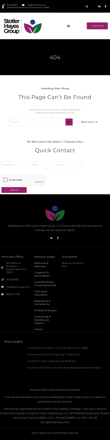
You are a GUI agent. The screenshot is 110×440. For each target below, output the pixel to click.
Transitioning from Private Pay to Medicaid (53, 354)
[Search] (69, 122)
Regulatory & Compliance (42, 302)
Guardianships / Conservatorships (45, 284)
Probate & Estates (45, 310)
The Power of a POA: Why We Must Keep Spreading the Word (64, 367)
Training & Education (40, 293)
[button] (87, 6)
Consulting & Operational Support (42, 319)
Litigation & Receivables (42, 274)
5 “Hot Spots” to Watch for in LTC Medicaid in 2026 (57, 347)
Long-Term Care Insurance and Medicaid (51, 361)
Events (38, 329)
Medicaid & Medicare (41, 265)
